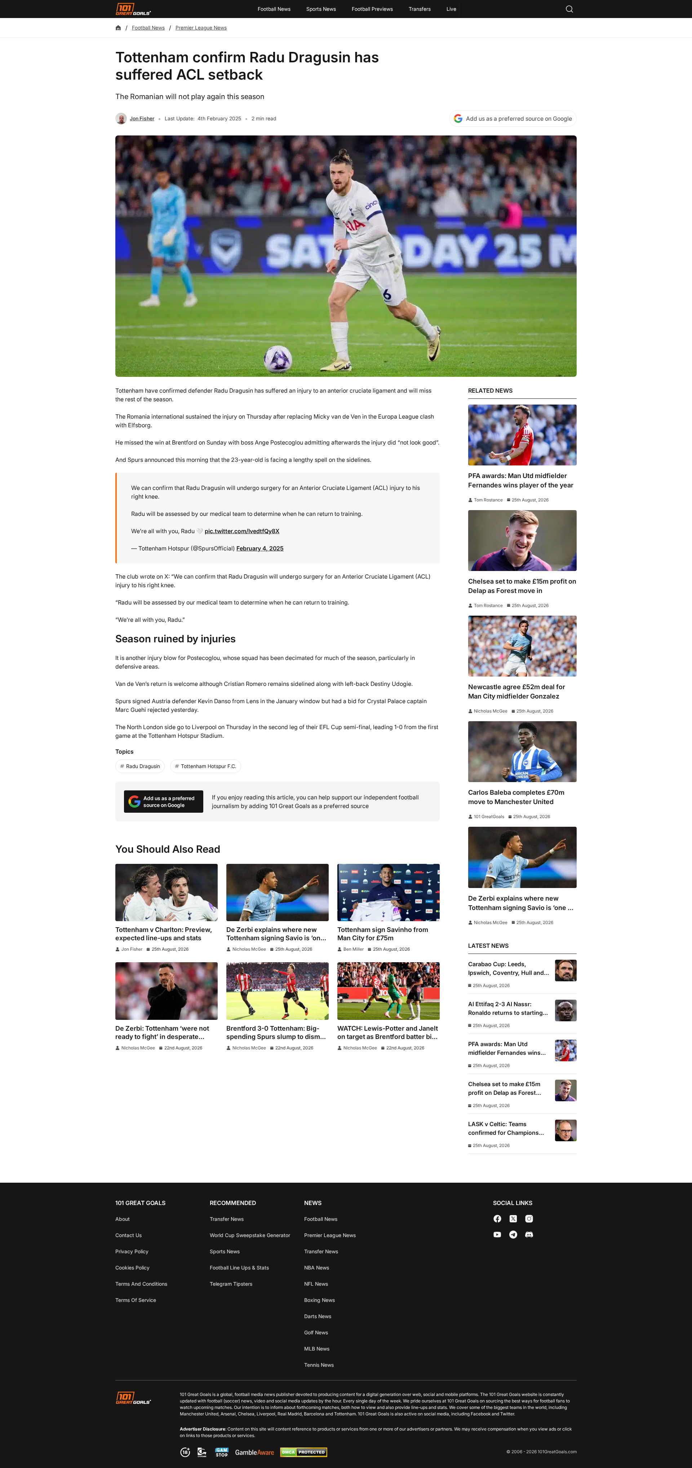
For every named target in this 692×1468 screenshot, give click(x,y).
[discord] (529, 1234)
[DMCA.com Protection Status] (303, 1455)
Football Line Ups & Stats (239, 1267)
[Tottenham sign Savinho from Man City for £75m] (388, 893)
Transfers (420, 9)
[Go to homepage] (133, 9)
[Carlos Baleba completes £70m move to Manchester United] (522, 751)
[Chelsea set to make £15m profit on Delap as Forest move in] (522, 540)
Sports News (321, 9)
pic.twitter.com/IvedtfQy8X (242, 531)
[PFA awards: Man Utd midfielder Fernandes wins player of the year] (522, 435)
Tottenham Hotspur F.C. (208, 766)
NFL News (316, 1284)
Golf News (316, 1332)
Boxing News (319, 1300)
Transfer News (227, 1219)
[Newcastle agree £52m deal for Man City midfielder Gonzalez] (522, 646)
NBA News (316, 1267)
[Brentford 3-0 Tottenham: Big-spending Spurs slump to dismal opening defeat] (277, 991)
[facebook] (497, 1218)
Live (451, 9)
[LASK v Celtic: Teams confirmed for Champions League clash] (566, 1130)
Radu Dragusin (143, 766)
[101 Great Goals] (139, 1425)
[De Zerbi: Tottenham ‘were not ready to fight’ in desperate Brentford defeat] (166, 991)
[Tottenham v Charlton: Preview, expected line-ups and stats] (166, 893)
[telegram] (513, 1234)
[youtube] (497, 1234)
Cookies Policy (132, 1267)
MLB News (316, 1349)
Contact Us (128, 1235)
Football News (274, 9)
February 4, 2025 (260, 548)
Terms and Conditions (141, 1284)
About (122, 1219)
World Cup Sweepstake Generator (250, 1235)
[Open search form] (569, 9)
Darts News (317, 1316)
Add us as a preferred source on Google (519, 118)
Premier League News (201, 27)
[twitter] (513, 1218)
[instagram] (529, 1218)
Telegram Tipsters (231, 1284)
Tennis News (319, 1365)
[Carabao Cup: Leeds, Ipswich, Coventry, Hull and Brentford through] (566, 970)
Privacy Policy (131, 1251)
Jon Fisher (142, 118)
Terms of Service (135, 1300)
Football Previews (372, 9)
